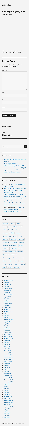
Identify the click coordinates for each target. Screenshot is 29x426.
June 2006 (7, 413)
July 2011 (6, 315)
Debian (12, 223)
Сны (21, 258)
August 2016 (7, 292)
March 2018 (7, 290)
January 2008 (8, 378)
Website (4, 107)
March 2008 (7, 373)
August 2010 (7, 322)
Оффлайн (6, 248)
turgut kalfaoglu (8, 203)
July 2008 (6, 365)
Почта (20, 248)
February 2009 (8, 353)
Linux (20, 227)
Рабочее (20, 251)
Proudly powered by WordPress (16, 423)
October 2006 (8, 404)
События (5, 261)
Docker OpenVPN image (11, 163)
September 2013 (8, 309)
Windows (18, 233)
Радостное (6, 255)
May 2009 (7, 346)
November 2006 (8, 402)
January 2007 (8, 398)
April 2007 (7, 392)
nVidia (4, 230)
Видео (9, 52)
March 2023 (7, 284)
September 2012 (8, 311)
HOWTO (14, 227)
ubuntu (5, 233)
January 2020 (8, 288)
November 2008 (8, 359)
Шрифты (16, 267)
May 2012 (6, 313)
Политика (14, 248)
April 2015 (7, 301)
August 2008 (7, 363)
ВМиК (15, 236)
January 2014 (7, 307)
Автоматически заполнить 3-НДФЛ (15, 168)
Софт (11, 261)
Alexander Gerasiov (9, 51)
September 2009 (8, 338)
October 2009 (8, 336)
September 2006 (8, 407)
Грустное (5, 239)
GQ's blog (6, 5)
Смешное (18, 52)
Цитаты (10, 267)
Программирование (9, 251)
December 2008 (8, 357)
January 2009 (8, 355)
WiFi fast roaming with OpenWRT (14, 166)
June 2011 (6, 317)
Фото (4, 267)
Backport (5, 223)
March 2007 (7, 394)
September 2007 (8, 382)
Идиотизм (20, 239)
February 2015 (8, 303)
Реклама (13, 52)
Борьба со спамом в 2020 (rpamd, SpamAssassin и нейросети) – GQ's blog (15, 197)
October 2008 (8, 361)
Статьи (22, 261)
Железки (13, 239)
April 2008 (7, 371)
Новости (21, 245)
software (17, 230)
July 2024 (6, 282)
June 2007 (7, 388)
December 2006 (8, 400)
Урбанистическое (19, 264)
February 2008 (8, 375)
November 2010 (8, 319)
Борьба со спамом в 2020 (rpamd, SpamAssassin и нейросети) (14, 209)
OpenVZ (10, 230)
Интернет (6, 242)
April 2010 (7, 328)
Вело (20, 236)
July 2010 (6, 324)
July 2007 (6, 386)
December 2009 (8, 332)
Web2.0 (11, 233)
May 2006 (7, 415)
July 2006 (6, 411)
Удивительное (7, 264)
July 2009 (6, 342)
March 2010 (7, 330)
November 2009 (8, 334)
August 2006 (7, 409)
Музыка (5, 245)
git (9, 227)
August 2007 (7, 384)
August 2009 (7, 340)
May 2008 (7, 369)
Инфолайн (13, 242)
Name (4, 92)
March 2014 (7, 305)
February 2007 (8, 396)
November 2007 (8, 380)
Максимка (22, 242)
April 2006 (7, 417)
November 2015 (8, 295)
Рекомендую (7, 258)
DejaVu (18, 223)
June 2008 (7, 367)
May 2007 (7, 390)
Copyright (4, 52)
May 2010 (6, 326)
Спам (16, 261)
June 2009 (7, 344)
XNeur (5, 236)
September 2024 (8, 280)
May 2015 (6, 299)
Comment (5, 70)
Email (4, 99)
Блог (9, 236)
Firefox (5, 227)
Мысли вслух (13, 245)
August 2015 (7, 297)
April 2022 (7, 286)
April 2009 (7, 348)
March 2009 (7, 351)
